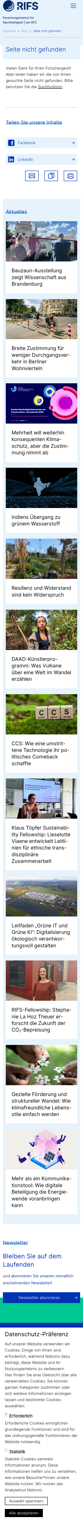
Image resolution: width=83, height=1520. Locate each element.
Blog (25, 31)
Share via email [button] (32, 176)
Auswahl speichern (26, 1501)
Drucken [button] (70, 176)
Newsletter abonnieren (39, 1297)
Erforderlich (21, 1416)
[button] (51, 176)
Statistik (17, 1452)
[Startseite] (20, 6)
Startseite (9, 31)
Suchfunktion (50, 86)
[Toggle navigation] (73, 6)
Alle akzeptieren (24, 1513)
